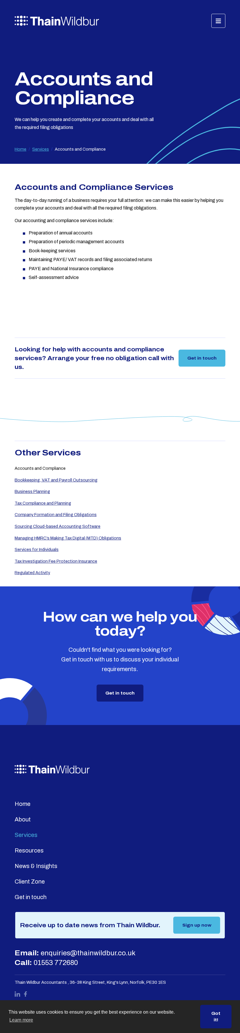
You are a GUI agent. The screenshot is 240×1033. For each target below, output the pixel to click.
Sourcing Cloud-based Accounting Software (57, 526)
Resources (29, 850)
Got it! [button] (215, 1016)
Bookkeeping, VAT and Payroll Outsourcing (56, 480)
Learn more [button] (21, 1019)
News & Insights (36, 866)
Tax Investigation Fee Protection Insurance (56, 561)
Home (20, 149)
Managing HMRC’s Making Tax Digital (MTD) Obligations (68, 538)
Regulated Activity (32, 572)
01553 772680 (56, 962)
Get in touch (202, 358)
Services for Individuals (37, 549)
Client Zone (30, 881)
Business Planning (32, 491)
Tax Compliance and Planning (43, 503)
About (23, 819)
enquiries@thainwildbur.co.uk (88, 953)
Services (40, 149)
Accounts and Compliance (40, 468)
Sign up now (196, 925)
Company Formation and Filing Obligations (56, 514)
